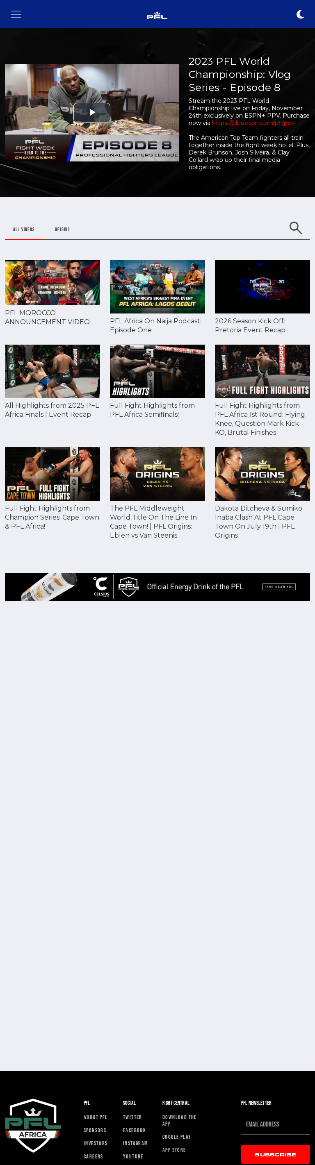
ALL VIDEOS (23, 229)
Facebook (134, 1130)
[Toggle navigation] (16, 14)
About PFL (96, 1117)
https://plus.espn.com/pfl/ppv (253, 123)
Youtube (133, 1156)
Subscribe (275, 1154)
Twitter (132, 1117)
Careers (93, 1156)
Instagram (135, 1143)
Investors (96, 1143)
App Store (174, 1150)
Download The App (179, 1120)
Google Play (176, 1136)
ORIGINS (62, 229)
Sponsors (95, 1130)
